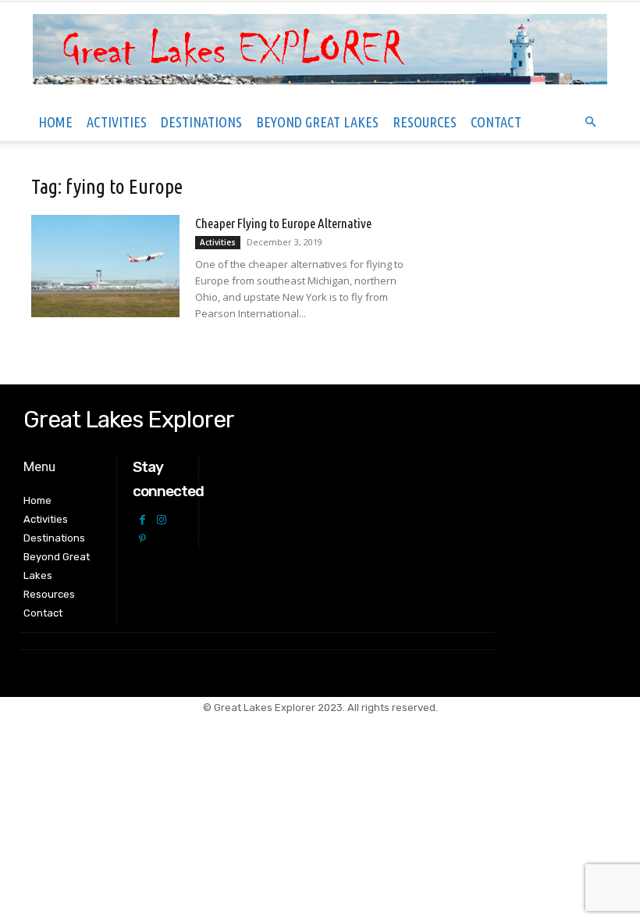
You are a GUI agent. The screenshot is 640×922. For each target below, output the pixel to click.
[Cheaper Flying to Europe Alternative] (105, 266)
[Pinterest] (142, 539)
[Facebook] (142, 520)
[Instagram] (162, 520)
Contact (496, 122)
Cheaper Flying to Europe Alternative (283, 223)
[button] (590, 122)
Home (55, 122)
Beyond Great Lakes (317, 122)
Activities (117, 122)
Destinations (201, 122)
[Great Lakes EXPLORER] (320, 53)
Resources (425, 122)
